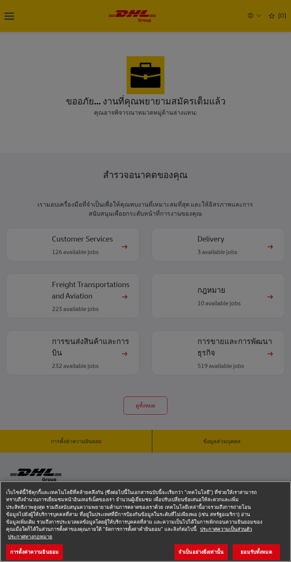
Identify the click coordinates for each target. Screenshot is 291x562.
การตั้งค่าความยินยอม (34, 552)
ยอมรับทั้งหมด (256, 552)
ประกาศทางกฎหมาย (30, 537)
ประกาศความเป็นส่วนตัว (226, 529)
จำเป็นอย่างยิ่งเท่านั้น (201, 552)
